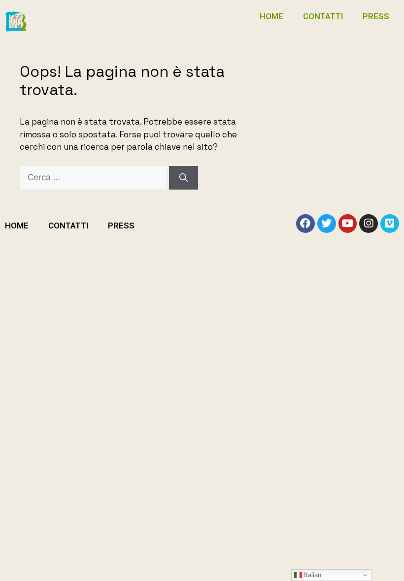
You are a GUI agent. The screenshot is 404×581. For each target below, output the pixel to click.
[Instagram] (368, 223)
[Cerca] (183, 178)
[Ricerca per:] (94, 177)
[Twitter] (326, 223)
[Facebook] (305, 223)
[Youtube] (347, 223)
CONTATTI (323, 16)
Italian (311, 575)
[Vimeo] (389, 223)
